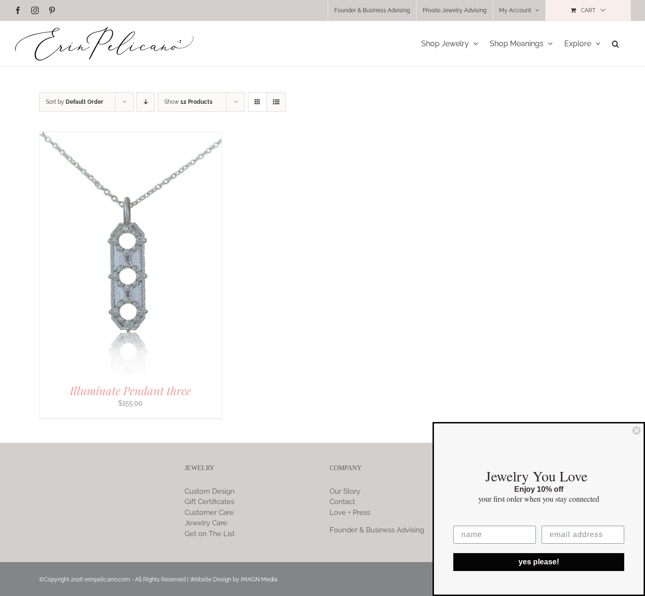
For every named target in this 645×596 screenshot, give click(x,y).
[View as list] (276, 102)
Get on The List (210, 534)
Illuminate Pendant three (130, 390)
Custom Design (210, 491)
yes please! (538, 562)
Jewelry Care (206, 523)
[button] (615, 43)
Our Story (345, 491)
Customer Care (209, 512)
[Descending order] (145, 102)
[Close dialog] (636, 430)
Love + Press (350, 512)
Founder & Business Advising (377, 530)
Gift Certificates (209, 501)
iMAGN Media (259, 579)
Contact (342, 501)
